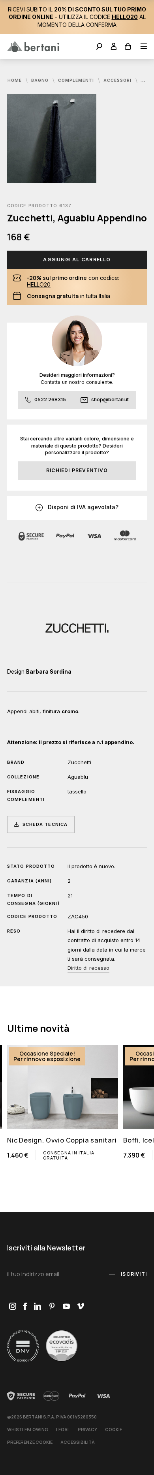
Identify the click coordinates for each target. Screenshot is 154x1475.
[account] (114, 47)
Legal (63, 1429)
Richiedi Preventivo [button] (77, 470)
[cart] (128, 47)
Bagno (40, 80)
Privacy (87, 1429)
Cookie (113, 1429)
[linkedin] (37, 1307)
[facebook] (24, 1307)
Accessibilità (77, 1442)
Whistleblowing (27, 1429)
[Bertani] (33, 46)
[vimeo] (80, 1307)
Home (15, 80)
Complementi (77, 80)
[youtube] (66, 1307)
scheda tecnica (45, 824)
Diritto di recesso (88, 968)
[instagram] (12, 1307)
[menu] (141, 47)
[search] (99, 47)
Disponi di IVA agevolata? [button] (82, 507)
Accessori (118, 80)
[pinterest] (52, 1307)
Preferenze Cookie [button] (30, 1442)
